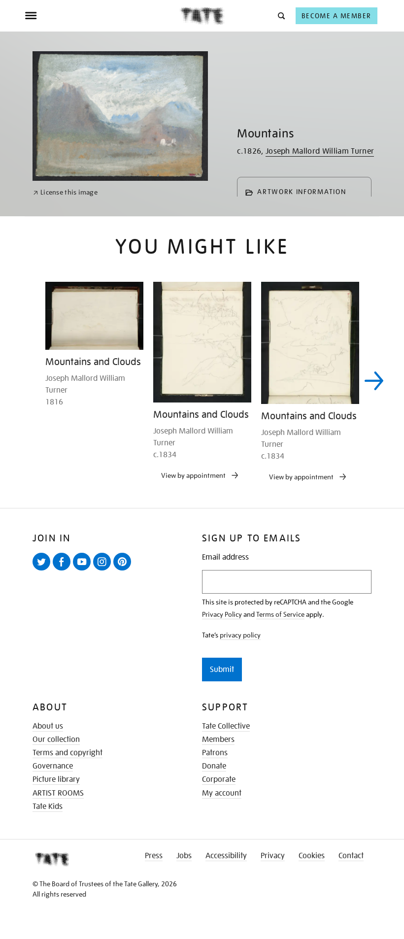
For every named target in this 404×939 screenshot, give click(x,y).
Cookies (312, 856)
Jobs (184, 856)
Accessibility (226, 856)
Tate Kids (48, 806)
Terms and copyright (67, 753)
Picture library (56, 779)
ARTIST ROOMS (58, 793)
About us (48, 726)
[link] (65, 192)
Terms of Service (280, 614)
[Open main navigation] (102, 16)
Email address (225, 557)
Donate (214, 766)
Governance (53, 766)
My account (221, 793)
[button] (280, 15)
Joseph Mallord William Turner (320, 151)
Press (154, 856)
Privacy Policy (222, 614)
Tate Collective (226, 726)
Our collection (56, 739)
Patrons (215, 753)
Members (218, 739)
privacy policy (240, 635)
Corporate (219, 779)
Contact (351, 856)
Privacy (273, 856)
